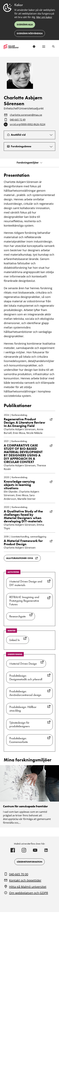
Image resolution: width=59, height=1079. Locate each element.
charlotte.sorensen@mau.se (26, 115)
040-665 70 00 (18, 874)
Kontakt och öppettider (25, 880)
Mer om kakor (44, 17)
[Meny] (43, 46)
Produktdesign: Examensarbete (18, 740)
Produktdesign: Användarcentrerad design (25, 693)
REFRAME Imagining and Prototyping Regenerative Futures (24, 600)
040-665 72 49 (17, 119)
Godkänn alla (25, 24)
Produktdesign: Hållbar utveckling (22, 708)
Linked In (14, 640)
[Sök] (53, 46)
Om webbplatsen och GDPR (28, 893)
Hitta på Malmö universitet (27, 887)
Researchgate (17, 616)
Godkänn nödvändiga (30, 33)
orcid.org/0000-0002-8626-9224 (27, 124)
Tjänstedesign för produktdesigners (19, 724)
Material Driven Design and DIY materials (25, 583)
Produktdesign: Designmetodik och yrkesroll (25, 677)
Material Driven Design (23, 663)
